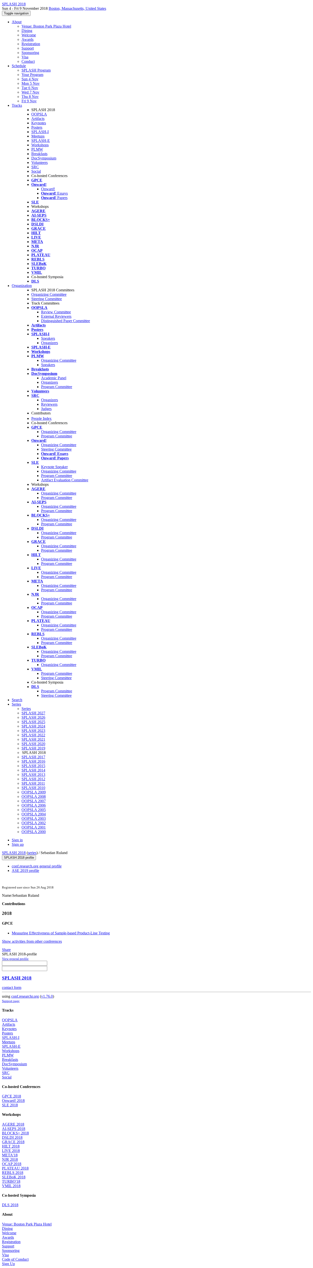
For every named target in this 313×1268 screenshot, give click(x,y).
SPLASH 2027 (33, 713)
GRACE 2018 (13, 1142)
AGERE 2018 (13, 1124)
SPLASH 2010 (33, 788)
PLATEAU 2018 (15, 1168)
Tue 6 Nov (30, 88)
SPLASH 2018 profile (19, 857)
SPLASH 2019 (33, 748)
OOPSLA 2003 (34, 818)
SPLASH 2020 (33, 744)
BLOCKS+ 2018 (15, 1133)
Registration (31, 44)
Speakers (48, 338)
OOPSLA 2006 (34, 805)
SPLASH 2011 (33, 783)
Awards (28, 39)
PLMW (37, 149)
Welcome (29, 35)
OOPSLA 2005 (34, 810)
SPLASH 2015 (33, 766)
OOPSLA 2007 (34, 801)
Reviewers (49, 404)
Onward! (48, 189)
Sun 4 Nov (30, 79)
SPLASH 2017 (33, 757)
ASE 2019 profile (25, 870)
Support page (11, 1001)
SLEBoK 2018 (13, 1177)
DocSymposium (43, 158)
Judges (46, 409)
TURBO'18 (11, 1181)
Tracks (17, 105)
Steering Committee (46, 299)
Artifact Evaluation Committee (64, 480)
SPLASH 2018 (14, 853)
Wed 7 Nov (30, 92)
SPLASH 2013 (33, 774)
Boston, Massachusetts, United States (77, 8)
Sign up (18, 844)
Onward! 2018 (13, 1101)
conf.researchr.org (25, 996)
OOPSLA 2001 (34, 827)
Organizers (49, 343)
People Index (41, 418)
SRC (35, 167)
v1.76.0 (47, 996)
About (17, 22)
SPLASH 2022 (33, 735)
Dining (27, 31)
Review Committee (56, 312)
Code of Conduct (15, 1259)
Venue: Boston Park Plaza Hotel (46, 26)
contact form (11, 987)
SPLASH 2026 (33, 717)
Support (28, 48)
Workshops (40, 145)
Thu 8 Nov (30, 97)
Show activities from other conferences (32, 941)
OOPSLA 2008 (34, 796)
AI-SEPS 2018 (13, 1129)
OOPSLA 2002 (34, 823)
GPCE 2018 (11, 1096)
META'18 (10, 1155)
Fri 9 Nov (29, 101)
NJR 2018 (10, 1159)
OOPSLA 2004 (34, 814)
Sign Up (8, 1264)
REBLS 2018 (12, 1173)
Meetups (38, 136)
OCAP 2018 (11, 1164)
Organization (22, 286)
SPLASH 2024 (33, 726)
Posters (36, 127)
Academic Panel (53, 378)
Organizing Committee (49, 294)
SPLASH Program (36, 70)
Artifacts (38, 118)
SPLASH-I (40, 132)
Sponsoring (30, 53)
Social (36, 171)
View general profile (15, 959)
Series (26, 709)
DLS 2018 (10, 1205)
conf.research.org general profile (37, 866)
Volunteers (39, 162)
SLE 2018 (10, 1105)
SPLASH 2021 (33, 739)
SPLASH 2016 (33, 761)
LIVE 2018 (11, 1151)
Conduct (28, 61)
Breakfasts (39, 154)
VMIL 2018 (11, 1186)
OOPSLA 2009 (34, 792)
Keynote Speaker (54, 467)
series (32, 853)
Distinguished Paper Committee (65, 321)
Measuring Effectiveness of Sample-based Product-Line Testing (61, 933)
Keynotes (38, 123)
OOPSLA (39, 114)
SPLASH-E (40, 140)
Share (6, 950)
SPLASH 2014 (33, 770)
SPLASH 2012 (33, 779)
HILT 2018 (11, 1146)
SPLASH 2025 (33, 722)
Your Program (32, 75)
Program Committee (56, 387)
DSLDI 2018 (12, 1137)
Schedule (19, 66)
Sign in (17, 840)
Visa (25, 57)
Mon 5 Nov (31, 83)
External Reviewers (56, 316)
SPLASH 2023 (33, 731)
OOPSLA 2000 (34, 832)
